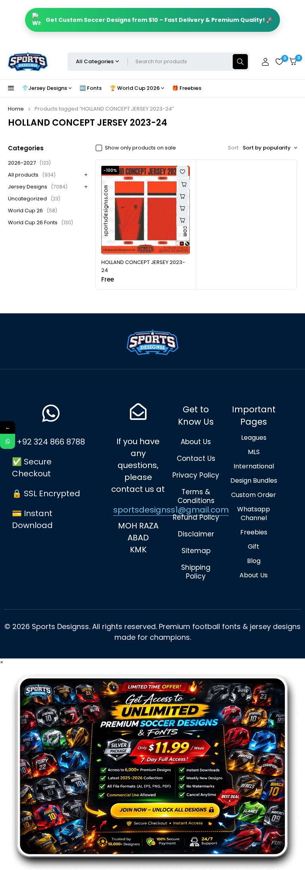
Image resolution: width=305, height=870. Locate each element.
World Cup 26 (32, 210)
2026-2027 (29, 163)
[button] (182, 208)
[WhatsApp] (7, 441)
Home (16, 109)
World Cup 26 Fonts (40, 222)
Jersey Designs (38, 186)
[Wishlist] (279, 62)
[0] (293, 61)
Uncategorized (34, 198)
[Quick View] (182, 196)
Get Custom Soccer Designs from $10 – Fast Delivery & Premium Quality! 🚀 (159, 20)
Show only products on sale (140, 147)
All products (32, 175)
